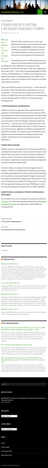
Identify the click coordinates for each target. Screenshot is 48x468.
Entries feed (5, 447)
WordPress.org (6, 455)
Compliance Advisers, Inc (12, 12)
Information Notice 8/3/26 (10, 283)
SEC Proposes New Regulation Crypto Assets (16, 345)
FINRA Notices (9, 259)
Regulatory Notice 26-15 (9, 294)
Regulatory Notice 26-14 (9, 309)
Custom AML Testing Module (11, 220)
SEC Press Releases (11, 323)
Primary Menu (45, 12)
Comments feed (6, 451)
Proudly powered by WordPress (10, 465)
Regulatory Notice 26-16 (9, 264)
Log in (3, 443)
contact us (5, 201)
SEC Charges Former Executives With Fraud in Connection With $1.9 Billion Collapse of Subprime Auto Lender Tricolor (23, 329)
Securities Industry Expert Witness (13, 228)
